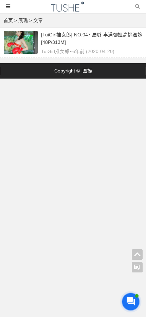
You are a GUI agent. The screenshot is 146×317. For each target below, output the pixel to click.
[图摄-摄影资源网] (73, 9)
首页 (8, 20)
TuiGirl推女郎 (55, 51)
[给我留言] (137, 267)
